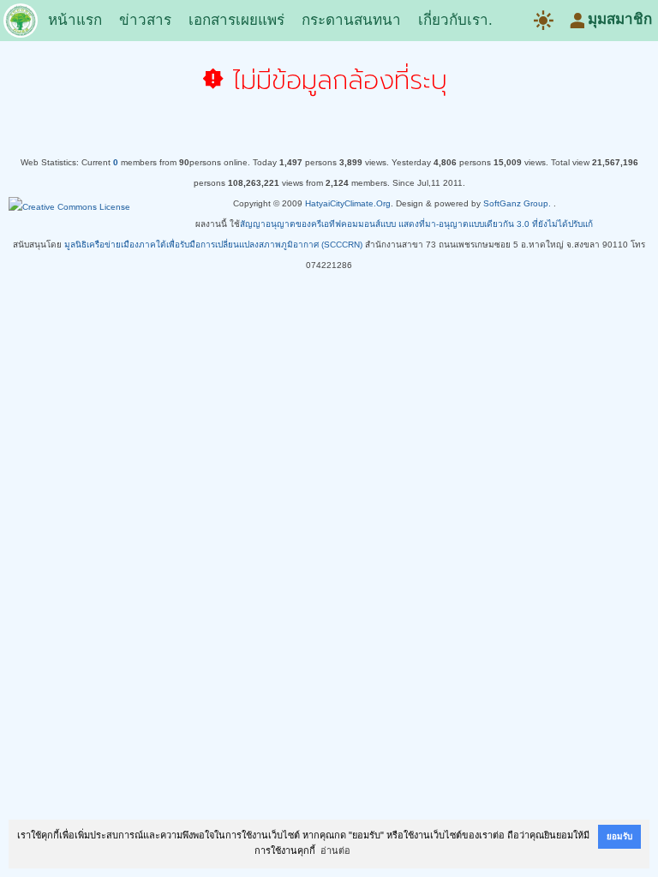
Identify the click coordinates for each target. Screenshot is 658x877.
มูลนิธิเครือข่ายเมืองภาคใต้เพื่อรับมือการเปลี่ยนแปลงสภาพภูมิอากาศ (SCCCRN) (213, 244)
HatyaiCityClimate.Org (348, 203)
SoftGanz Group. (517, 203)
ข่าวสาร (145, 20)
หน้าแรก (75, 20)
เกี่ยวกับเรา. (455, 20)
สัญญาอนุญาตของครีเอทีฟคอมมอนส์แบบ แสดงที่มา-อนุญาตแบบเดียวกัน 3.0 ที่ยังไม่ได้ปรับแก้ (416, 224)
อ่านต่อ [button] (335, 850)
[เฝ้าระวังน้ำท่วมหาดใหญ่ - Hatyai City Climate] (20, 24)
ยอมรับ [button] (619, 836)
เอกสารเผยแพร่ (236, 20)
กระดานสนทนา (351, 20)
